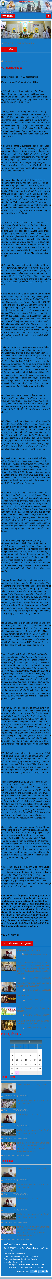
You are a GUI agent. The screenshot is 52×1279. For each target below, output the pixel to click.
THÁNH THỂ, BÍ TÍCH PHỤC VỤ (29, 1115)
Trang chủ (48, 16)
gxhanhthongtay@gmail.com (19, 1259)
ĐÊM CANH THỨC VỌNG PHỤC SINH (31, 1085)
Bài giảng (29, 43)
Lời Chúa (20, 43)
